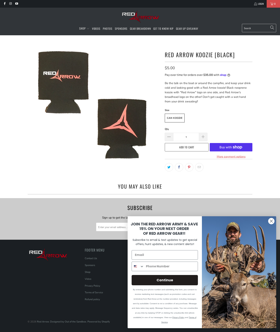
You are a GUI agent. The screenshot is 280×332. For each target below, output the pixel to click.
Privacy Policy (92, 286)
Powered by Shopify (98, 321)
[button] (84, 28)
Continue (165, 280)
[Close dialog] (271, 221)
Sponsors (90, 265)
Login (261, 3)
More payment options (231, 156)
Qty (167, 129)
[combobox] (138, 266)
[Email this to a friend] (199, 167)
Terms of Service (94, 292)
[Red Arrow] (140, 17)
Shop (87, 272)
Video (88, 279)
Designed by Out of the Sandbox (68, 321)
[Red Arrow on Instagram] (10, 3)
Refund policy (92, 299)
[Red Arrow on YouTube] (16, 3)
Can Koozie (174, 118)
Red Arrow (43, 321)
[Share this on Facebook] (179, 167)
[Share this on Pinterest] (189, 167)
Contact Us (91, 258)
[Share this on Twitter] (169, 167)
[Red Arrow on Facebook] (4, 3)
